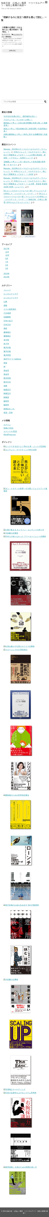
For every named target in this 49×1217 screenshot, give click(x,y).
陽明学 (6, 401)
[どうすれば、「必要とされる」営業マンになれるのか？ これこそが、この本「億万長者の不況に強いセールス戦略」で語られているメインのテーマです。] (21, 572)
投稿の (8, 428)
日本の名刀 (8, 321)
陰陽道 (6, 397)
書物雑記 (8, 36)
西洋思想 (7, 378)
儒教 (5, 305)
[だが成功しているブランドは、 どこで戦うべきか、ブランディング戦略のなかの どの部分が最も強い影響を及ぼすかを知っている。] (21, 1086)
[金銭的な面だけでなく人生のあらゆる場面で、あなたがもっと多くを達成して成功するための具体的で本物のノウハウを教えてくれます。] (11, 979)
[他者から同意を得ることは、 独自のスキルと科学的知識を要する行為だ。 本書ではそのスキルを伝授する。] (21, 941)
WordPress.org (10, 435)
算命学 (6, 371)
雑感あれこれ (9, 409)
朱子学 (6, 344)
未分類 (6, 340)
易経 (5, 328)
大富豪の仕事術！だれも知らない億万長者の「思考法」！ (12, 29)
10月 (7, 255)
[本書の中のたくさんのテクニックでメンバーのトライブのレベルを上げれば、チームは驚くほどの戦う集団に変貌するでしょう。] (21, 527)
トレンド (7, 290)
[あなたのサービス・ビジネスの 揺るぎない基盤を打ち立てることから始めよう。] (25, 536)
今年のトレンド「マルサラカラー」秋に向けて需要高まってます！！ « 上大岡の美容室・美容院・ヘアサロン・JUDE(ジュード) (25, 155)
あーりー (13, 165)
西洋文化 (7, 382)
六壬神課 (7, 313)
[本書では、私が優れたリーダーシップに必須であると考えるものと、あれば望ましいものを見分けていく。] (19, 646)
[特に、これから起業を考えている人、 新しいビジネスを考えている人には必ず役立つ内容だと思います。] (21, 792)
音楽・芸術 (8, 413)
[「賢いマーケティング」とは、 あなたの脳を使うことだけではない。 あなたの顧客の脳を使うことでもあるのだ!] (21, 831)
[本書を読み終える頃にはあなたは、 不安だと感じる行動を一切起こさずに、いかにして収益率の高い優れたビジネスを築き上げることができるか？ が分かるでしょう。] (16, 795)
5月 (6, 268)
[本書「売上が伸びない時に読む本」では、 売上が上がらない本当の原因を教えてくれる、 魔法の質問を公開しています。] (21, 485)
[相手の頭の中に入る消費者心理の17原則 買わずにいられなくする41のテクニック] (21, 902)
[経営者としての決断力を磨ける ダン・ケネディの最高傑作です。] (21, 721)
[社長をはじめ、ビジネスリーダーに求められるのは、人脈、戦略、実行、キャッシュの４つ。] (21, 1051)
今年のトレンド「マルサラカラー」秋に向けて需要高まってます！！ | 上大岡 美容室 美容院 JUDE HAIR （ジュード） (25, 184)
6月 (6, 265)
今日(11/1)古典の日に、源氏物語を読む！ (20, 116)
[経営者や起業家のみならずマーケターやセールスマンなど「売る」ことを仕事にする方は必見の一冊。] (21, 1015)
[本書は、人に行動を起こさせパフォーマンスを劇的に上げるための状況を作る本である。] (21, 1164)
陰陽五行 (7, 390)
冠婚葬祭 (7, 317)
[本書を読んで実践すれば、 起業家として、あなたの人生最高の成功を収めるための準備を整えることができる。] (21, 608)
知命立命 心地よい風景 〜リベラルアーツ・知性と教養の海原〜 (22, 4)
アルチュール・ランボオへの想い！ (18, 120)
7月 (6, 262)
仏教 (5, 302)
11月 (7, 252)
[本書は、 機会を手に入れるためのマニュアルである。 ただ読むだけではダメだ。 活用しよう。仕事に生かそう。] (21, 757)
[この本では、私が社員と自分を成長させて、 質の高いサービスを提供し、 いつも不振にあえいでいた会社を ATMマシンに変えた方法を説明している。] (20, 1093)
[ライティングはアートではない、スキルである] (20, 450)
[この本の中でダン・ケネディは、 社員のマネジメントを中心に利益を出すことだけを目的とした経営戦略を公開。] (21, 685)
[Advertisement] (19, 80)
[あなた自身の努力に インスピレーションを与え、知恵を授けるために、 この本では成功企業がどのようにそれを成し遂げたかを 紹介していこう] (24, 530)
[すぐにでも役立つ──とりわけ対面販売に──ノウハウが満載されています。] (15, 650)
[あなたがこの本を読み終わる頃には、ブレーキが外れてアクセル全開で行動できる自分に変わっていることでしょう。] (21, 905)
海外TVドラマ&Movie (12, 359)
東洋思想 (7, 355)
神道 (5, 363)
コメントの (10, 431)
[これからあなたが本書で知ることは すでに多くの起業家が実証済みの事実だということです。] (11, 533)
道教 (5, 386)
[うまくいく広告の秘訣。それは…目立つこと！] (25, 446)
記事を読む (12, 50)
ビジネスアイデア (11, 294)
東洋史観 (7, 348)
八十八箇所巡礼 (10, 309)
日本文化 (7, 325)
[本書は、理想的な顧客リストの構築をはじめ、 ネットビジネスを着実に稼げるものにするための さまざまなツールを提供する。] (17, 1196)
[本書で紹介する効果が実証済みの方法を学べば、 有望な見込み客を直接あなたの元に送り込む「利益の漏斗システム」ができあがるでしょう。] (21, 643)
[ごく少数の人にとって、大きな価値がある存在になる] (14, 1089)
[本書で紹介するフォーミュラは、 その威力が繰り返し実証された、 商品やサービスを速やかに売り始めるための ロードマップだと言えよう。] (21, 866)
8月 (6, 259)
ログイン (7, 425)
